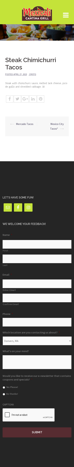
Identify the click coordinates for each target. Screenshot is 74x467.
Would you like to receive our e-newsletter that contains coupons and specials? (37, 377)
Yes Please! (12, 387)
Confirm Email (11, 304)
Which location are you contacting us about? (31, 332)
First (5, 250)
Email (7, 274)
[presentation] (29, 415)
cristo (32, 74)
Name (7, 235)
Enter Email (9, 290)
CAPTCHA (8, 404)
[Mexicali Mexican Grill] (37, 11)
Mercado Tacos (24, 124)
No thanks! (12, 393)
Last (5, 265)
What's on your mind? (16, 351)
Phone (8, 314)
